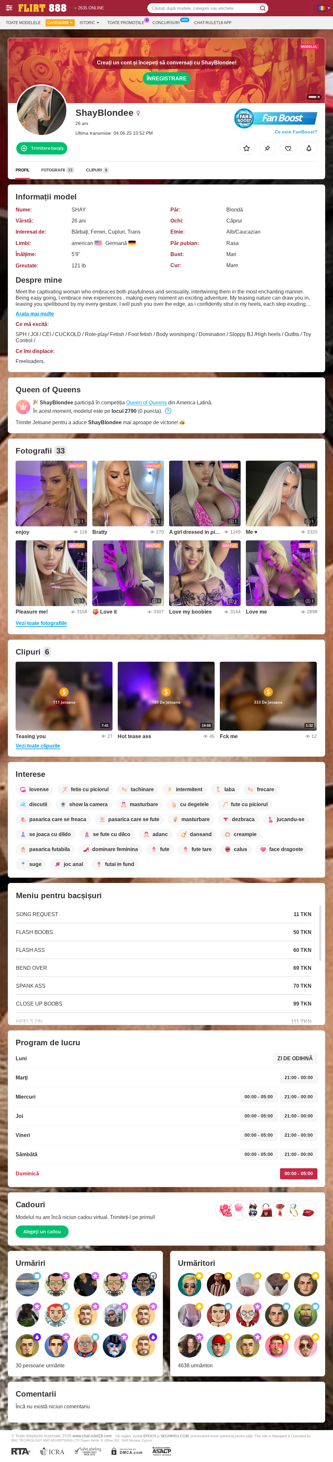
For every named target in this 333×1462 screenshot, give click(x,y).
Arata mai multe (35, 314)
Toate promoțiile (125, 22)
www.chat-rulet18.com (92, 1436)
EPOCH (149, 1436)
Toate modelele (23, 22)
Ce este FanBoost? (296, 131)
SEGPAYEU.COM (175, 1436)
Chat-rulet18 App (213, 22)
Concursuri (166, 22)
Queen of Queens (146, 402)
